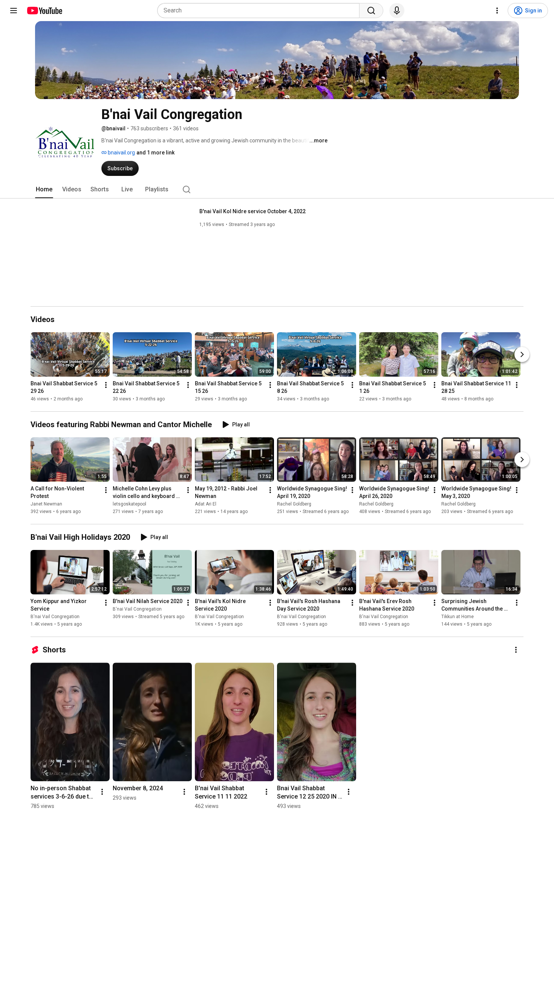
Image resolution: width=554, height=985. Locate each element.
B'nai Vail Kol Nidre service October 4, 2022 (252, 211)
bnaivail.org (121, 153)
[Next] (522, 354)
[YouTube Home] (44, 10)
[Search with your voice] (396, 10)
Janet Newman (46, 504)
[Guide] (13, 10)
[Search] (371, 10)
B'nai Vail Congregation (55, 616)
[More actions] (105, 384)
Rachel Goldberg (294, 504)
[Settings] (497, 10)
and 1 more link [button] (155, 153)
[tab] (44, 189)
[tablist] (277, 189)
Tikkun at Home (457, 616)
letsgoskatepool (129, 504)
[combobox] (261, 10)
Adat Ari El (205, 504)
